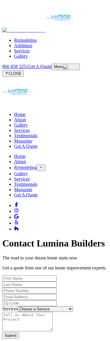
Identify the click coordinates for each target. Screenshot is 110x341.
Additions (23, 45)
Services (22, 50)
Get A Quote (26, 146)
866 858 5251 (15, 66)
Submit (11, 335)
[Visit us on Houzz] (16, 228)
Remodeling (25, 40)
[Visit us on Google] (16, 217)
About (20, 119)
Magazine (23, 140)
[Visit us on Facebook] (16, 205)
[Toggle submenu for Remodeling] (41, 167)
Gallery (21, 56)
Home (20, 114)
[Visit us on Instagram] (16, 211)
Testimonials (25, 135)
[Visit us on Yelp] (16, 223)
